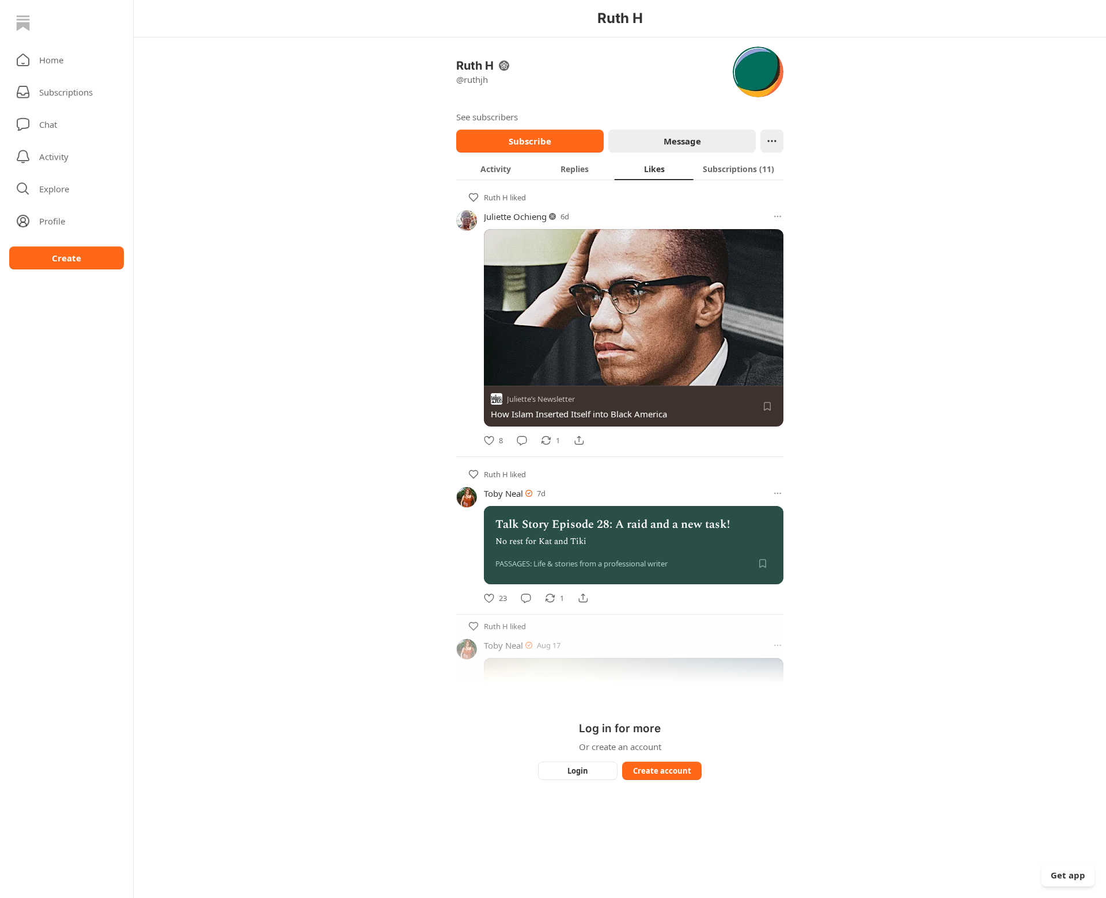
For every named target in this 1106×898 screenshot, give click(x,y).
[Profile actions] (771, 141)
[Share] (579, 440)
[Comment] (522, 440)
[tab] (495, 168)
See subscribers (487, 117)
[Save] (767, 406)
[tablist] (619, 168)
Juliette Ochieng (515, 216)
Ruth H (496, 197)
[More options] (777, 216)
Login (577, 771)
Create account (662, 771)
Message (682, 141)
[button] (66, 60)
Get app (1068, 875)
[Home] (23, 23)
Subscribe (530, 141)
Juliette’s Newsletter (541, 399)
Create (66, 258)
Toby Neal (503, 493)
